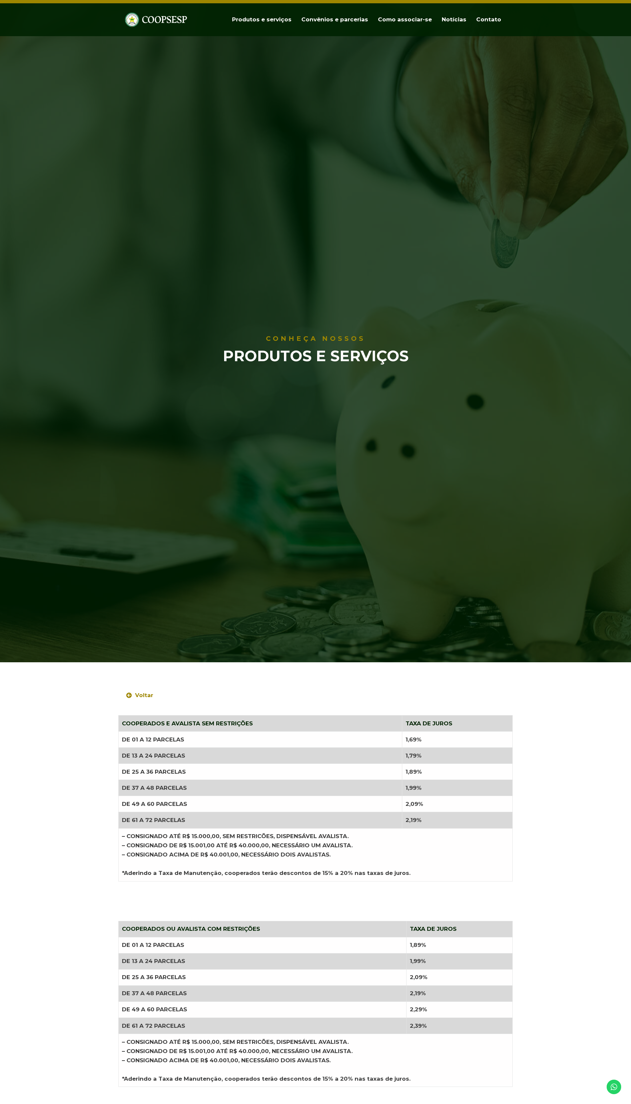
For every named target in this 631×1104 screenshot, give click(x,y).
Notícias (454, 19)
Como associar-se (405, 19)
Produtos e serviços (262, 19)
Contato (488, 19)
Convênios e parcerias (334, 19)
